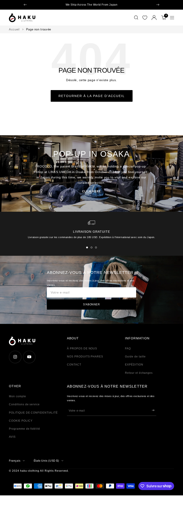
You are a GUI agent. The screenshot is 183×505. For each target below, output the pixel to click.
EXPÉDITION (134, 364)
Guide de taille (135, 356)
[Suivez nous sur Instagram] (15, 357)
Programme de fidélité (24, 428)
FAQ (128, 348)
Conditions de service (24, 404)
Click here (91, 191)
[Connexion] (154, 17)
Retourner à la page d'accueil (91, 96)
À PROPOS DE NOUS (82, 348)
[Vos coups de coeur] (145, 17)
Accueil (14, 29)
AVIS (12, 436)
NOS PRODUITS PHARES (85, 356)
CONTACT (74, 364)
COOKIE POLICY (20, 420)
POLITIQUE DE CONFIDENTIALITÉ (33, 412)
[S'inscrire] (153, 410)
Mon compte (17, 396)
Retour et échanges (139, 372)
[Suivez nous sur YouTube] (29, 357)
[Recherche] (136, 17)
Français (15, 460)
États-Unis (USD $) (46, 460)
